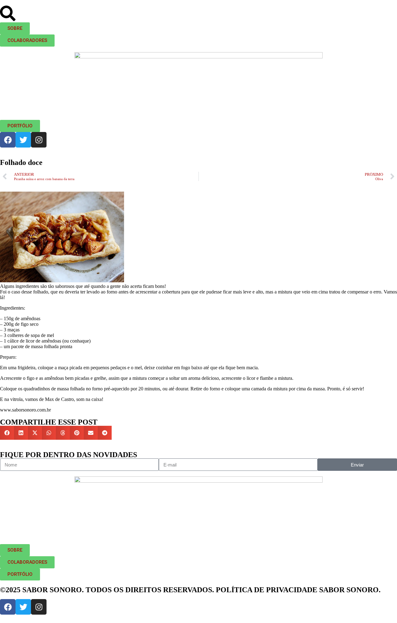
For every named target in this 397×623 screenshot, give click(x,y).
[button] (7, 433)
